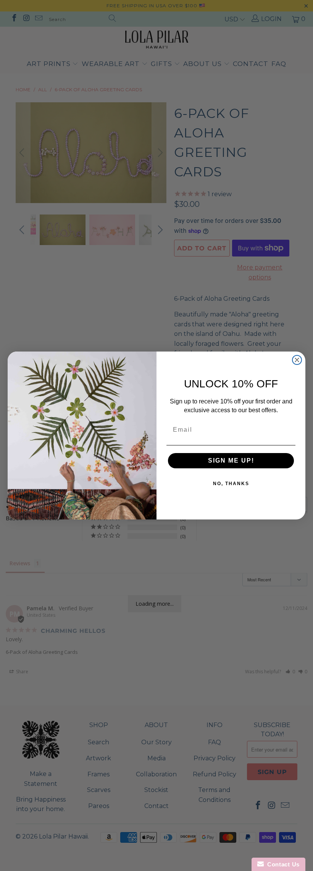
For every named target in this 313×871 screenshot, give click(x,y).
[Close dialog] (297, 360)
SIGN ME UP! (231, 460)
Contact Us (282, 864)
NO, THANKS (231, 483)
